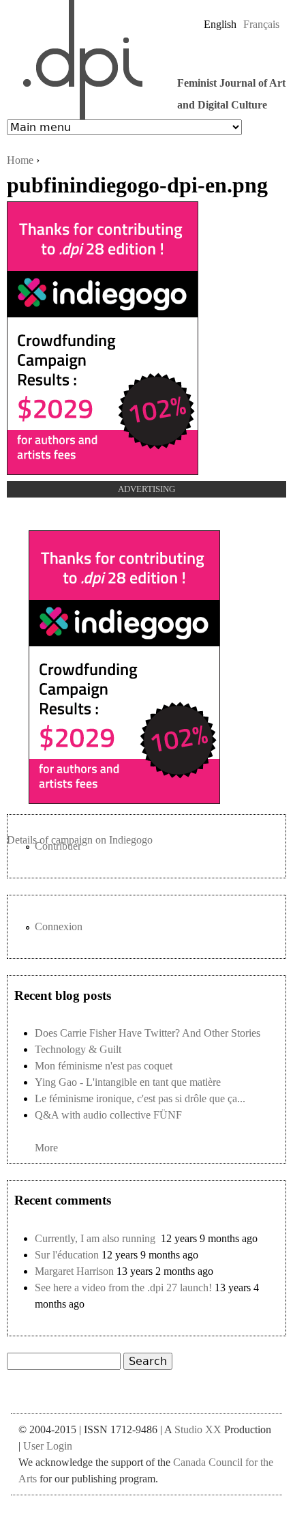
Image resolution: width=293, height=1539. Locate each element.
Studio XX (197, 1429)
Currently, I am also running (96, 1238)
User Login (47, 1446)
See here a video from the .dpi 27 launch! (123, 1287)
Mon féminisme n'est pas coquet (103, 1065)
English (220, 24)
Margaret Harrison (74, 1271)
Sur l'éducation (67, 1255)
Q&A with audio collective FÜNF (108, 1115)
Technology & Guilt (78, 1049)
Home (20, 160)
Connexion (58, 926)
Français (261, 24)
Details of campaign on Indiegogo (80, 840)
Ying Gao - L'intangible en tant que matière (128, 1082)
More (46, 1147)
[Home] (75, 59)
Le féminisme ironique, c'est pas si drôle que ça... (140, 1098)
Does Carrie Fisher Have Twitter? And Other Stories (147, 1033)
